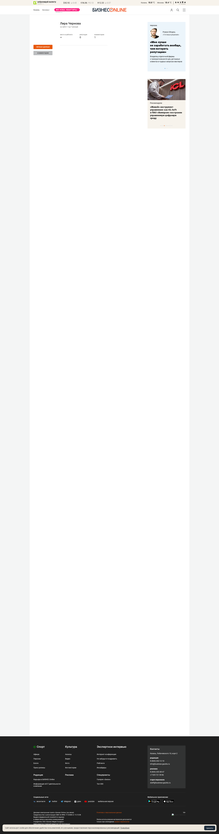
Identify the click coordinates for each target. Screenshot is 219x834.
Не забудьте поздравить (107, 759)
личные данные (43, 47)
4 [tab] (164, 125)
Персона (37, 759)
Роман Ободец (169, 32)
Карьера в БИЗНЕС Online (43, 779)
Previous (151, 68)
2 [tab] (166, 68)
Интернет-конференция (106, 754)
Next (182, 68)
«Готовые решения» (171, 35)
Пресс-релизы (39, 768)
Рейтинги (101, 763)
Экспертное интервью (111, 746)
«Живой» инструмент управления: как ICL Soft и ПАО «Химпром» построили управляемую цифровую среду (166, 113)
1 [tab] (160, 125)
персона (153, 25)
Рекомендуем (156, 103)
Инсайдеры (101, 768)
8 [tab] (169, 125)
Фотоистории (70, 768)
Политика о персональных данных (109, 812)
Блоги (35, 763)
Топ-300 (100, 784)
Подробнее (124, 828)
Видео (67, 759)
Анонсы (68, 754)
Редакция (38, 775)
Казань (144, 3)
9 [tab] (170, 125)
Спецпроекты (103, 775)
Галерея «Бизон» (104, 779)
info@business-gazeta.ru (160, 764)
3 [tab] (167, 68)
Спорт (40, 746)
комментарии (43, 53)
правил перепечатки (121, 822)
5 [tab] (165, 125)
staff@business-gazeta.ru (160, 783)
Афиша (36, 754)
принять (209, 828)
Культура (71, 746)
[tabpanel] (166, 45)
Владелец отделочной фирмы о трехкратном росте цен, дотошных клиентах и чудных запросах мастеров (166, 59)
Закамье (45, 10)
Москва (160, 3)
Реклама (69, 775)
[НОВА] (67, 11)
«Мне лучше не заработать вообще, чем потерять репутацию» (165, 47)
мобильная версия (106, 801)
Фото (67, 763)
